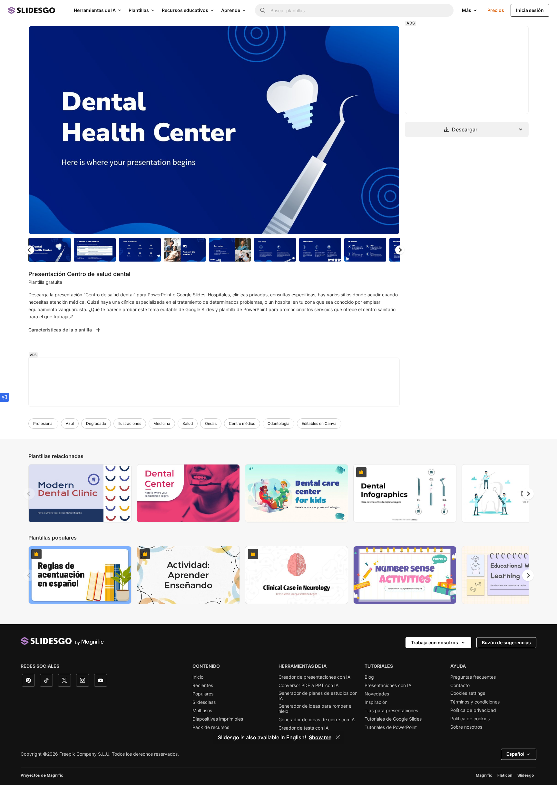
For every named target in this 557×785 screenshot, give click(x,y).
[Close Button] (337, 737)
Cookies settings (467, 693)
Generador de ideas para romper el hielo (315, 709)
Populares (202, 693)
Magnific (484, 775)
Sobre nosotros (466, 727)
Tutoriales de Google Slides (393, 719)
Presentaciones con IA (388, 685)
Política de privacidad (473, 710)
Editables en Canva (319, 423)
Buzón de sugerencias (506, 642)
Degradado (96, 423)
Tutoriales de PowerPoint (391, 727)
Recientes (202, 685)
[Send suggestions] (4, 397)
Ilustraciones (129, 423)
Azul (70, 423)
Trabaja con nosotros (434, 642)
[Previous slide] (29, 494)
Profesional (43, 423)
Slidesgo (525, 775)
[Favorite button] (371, 36)
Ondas (211, 423)
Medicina (161, 423)
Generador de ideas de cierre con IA (316, 719)
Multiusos (202, 710)
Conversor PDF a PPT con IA (308, 685)
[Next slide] (390, 130)
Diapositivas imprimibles (217, 719)
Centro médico (242, 423)
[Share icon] (388, 36)
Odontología (278, 423)
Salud (187, 423)
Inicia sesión (530, 10)
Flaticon (504, 775)
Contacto (460, 685)
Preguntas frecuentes (473, 677)
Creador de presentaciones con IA (314, 677)
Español (515, 754)
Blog (369, 677)
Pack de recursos (210, 727)
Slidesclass (204, 702)
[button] (399, 249)
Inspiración (376, 702)
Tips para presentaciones (391, 710)
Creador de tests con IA (303, 728)
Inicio (197, 677)
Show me (320, 737)
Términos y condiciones (475, 701)
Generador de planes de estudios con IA (317, 696)
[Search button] (262, 10)
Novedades (377, 693)
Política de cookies (470, 718)
